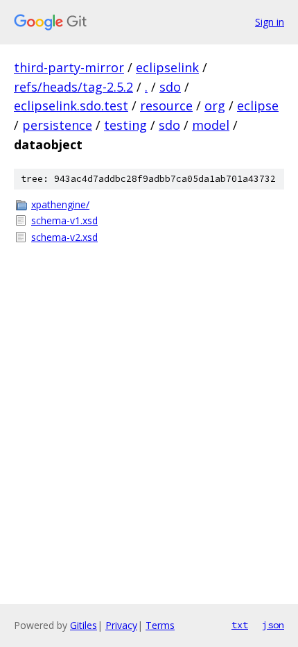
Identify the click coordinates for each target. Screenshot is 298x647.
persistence (57, 125)
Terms (160, 625)
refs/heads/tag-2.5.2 (73, 86)
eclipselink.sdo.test (71, 105)
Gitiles (83, 625)
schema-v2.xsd (64, 237)
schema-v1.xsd (64, 220)
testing (125, 125)
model (210, 125)
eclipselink (167, 67)
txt (239, 625)
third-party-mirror (69, 67)
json (273, 625)
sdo (170, 86)
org (214, 105)
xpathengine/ (60, 204)
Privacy (121, 625)
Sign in (269, 21)
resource (166, 105)
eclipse (258, 105)
